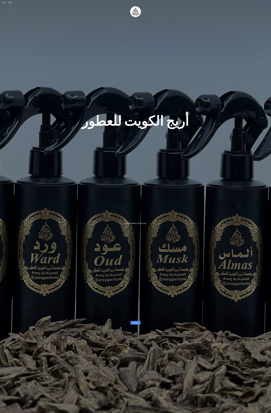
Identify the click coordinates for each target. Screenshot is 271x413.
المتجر (4, 2)
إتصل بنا (10, 2)
